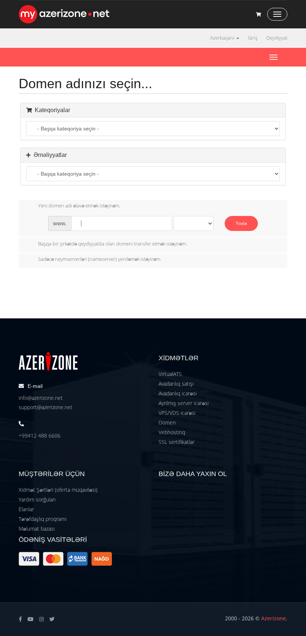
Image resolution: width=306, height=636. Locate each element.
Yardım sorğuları (37, 499)
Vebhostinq (172, 432)
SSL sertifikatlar (176, 441)
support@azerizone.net (45, 407)
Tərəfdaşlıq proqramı (42, 518)
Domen (167, 422)
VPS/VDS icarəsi (177, 412)
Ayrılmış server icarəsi (184, 403)
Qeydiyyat (276, 38)
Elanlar (26, 509)
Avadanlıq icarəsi (178, 393)
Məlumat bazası (37, 528)
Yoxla (241, 223)
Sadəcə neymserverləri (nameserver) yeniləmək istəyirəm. (99, 259)
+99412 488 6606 (39, 435)
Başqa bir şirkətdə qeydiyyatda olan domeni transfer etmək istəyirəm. (112, 243)
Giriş (252, 38)
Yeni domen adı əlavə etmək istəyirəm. (79, 206)
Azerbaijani (222, 38)
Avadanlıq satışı (176, 383)
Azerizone (273, 618)
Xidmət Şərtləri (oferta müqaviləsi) (58, 489)
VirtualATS (170, 373)
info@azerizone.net (41, 397)
